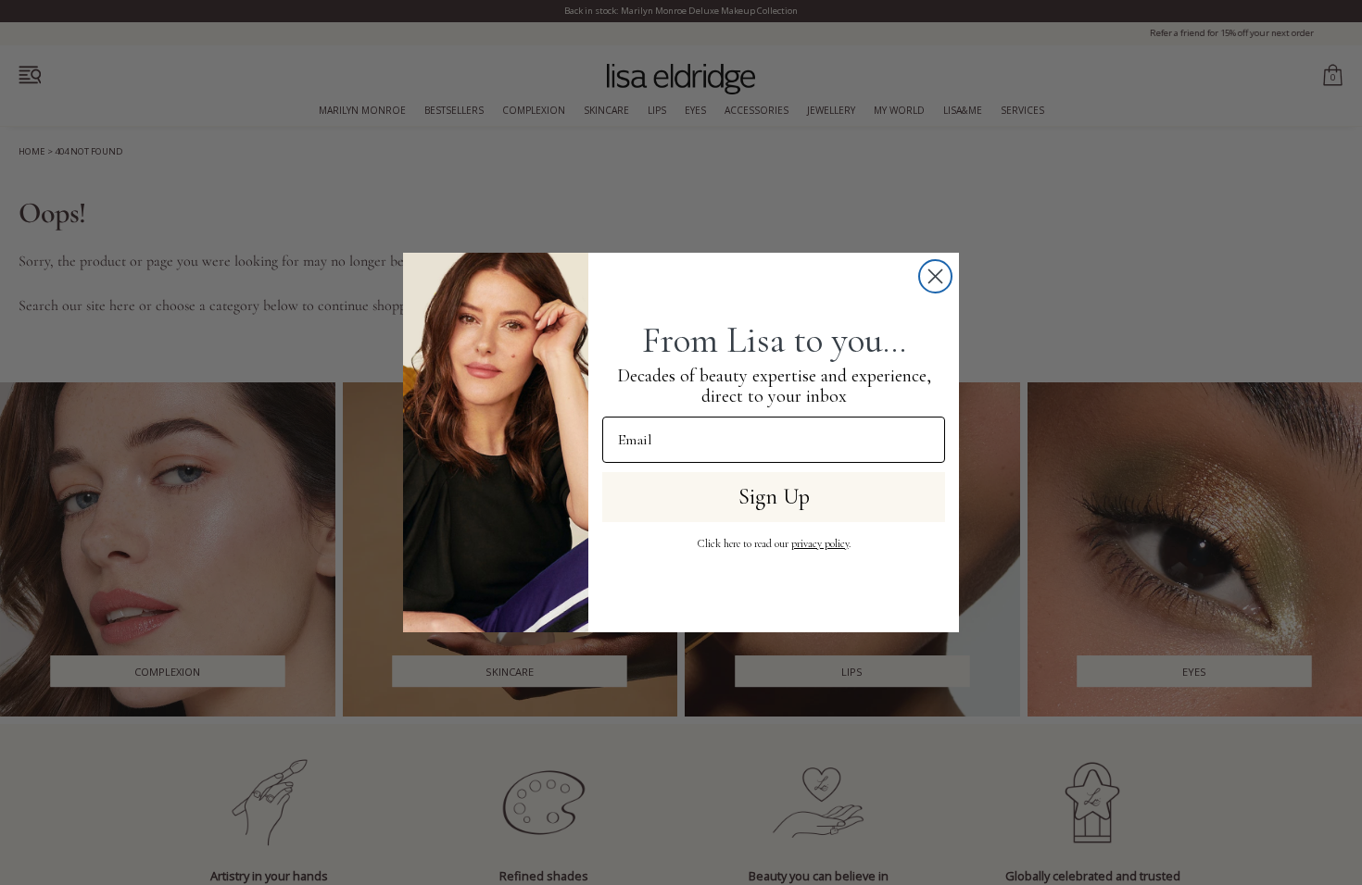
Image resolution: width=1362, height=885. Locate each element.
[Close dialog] (935, 276)
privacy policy (820, 543)
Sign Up (774, 496)
